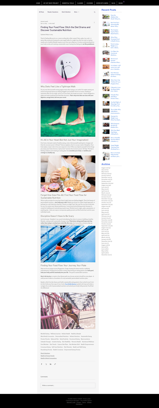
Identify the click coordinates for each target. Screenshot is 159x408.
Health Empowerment (87, 344)
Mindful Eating (45, 333)
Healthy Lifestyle (76, 333)
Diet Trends (53, 344)
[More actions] (94, 22)
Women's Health (76, 341)
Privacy (79, 402)
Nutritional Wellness (88, 341)
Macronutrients (85, 339)
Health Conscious (58, 349)
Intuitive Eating (56, 341)
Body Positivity (64, 339)
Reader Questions (53, 12)
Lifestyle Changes (46, 341)
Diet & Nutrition (66, 12)
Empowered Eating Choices (72, 349)
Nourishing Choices (46, 349)
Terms (84, 402)
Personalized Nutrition (62, 336)
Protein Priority (45, 339)
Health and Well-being (79, 347)
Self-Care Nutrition (57, 347)
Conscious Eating (46, 347)
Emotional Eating (74, 339)
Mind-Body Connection (47, 336)
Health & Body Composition (49, 358)
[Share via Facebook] (41, 364)
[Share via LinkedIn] (50, 364)
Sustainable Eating (86, 336)
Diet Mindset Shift (74, 344)
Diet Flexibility (66, 341)
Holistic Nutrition (75, 336)
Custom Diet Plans (63, 344)
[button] (51, 3)
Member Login (71, 402)
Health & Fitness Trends (47, 356)
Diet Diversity (68, 347)
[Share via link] (55, 364)
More (75, 12)
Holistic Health (66, 333)
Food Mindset (45, 344)
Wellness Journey (56, 333)
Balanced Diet (55, 339)
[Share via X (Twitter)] (46, 364)
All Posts (41, 12)
